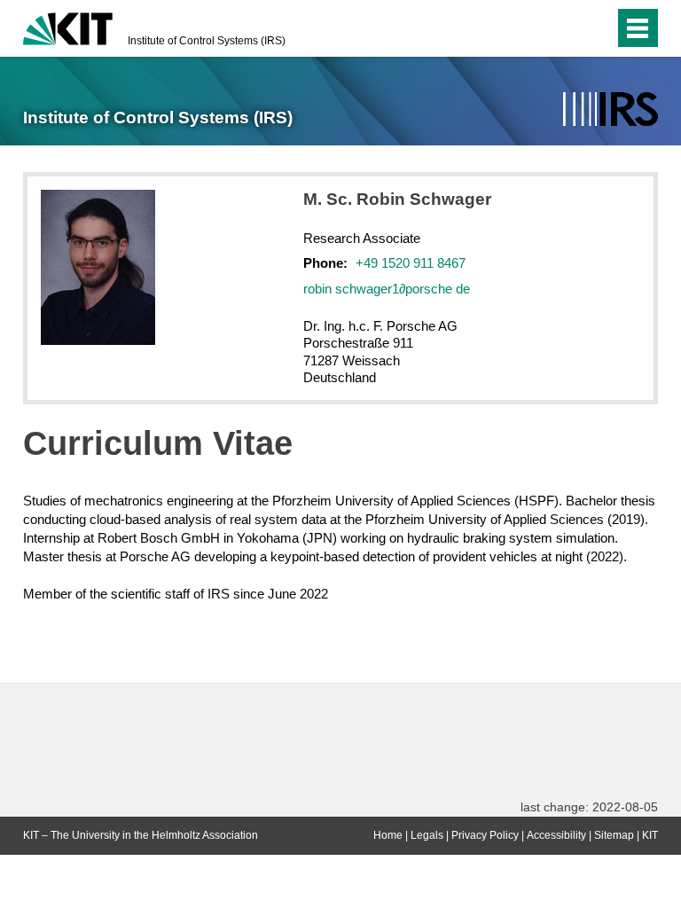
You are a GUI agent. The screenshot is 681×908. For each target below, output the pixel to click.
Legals (427, 835)
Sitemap (614, 835)
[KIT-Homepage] (68, 26)
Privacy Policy (485, 835)
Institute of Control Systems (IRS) (207, 41)
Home (388, 835)
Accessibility (556, 835)
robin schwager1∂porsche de (386, 288)
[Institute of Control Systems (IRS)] (610, 110)
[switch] (565, 28)
